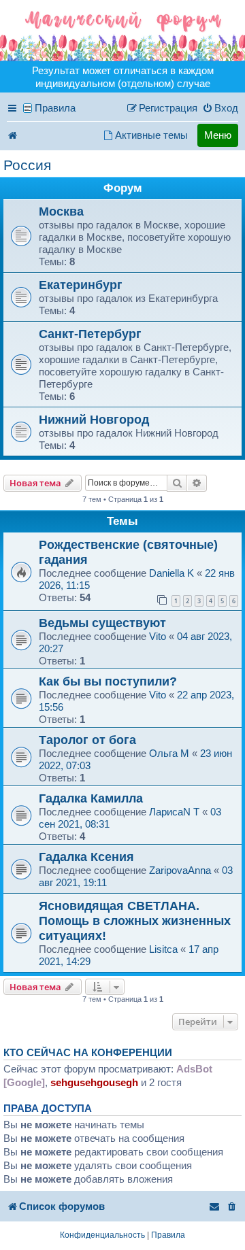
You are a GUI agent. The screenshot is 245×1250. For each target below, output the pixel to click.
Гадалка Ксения (86, 856)
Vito (159, 636)
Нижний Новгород (94, 419)
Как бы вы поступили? (108, 681)
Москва (61, 211)
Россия (27, 165)
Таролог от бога (87, 739)
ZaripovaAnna (180, 870)
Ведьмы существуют (102, 622)
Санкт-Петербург (90, 333)
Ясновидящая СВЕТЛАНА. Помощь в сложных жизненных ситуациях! (135, 920)
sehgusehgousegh (94, 1082)
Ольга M (169, 753)
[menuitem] (220, 108)
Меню (217, 135)
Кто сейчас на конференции (87, 1052)
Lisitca (163, 949)
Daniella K (171, 573)
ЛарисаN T (174, 811)
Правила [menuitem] (55, 108)
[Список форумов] (122, 30)
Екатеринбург (80, 284)
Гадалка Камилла (91, 798)
